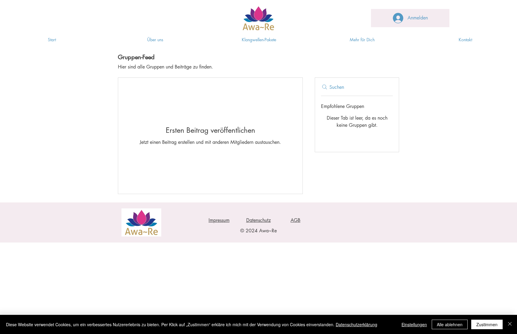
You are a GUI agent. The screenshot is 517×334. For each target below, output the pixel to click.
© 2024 (249, 231)
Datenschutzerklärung (356, 324)
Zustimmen (487, 324)
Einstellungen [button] (414, 324)
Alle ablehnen (450, 324)
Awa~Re (268, 231)
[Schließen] (509, 324)
